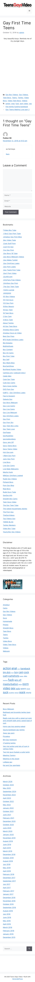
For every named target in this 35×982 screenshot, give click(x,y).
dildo (25, 676)
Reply (8, 154)
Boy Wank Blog (8, 363)
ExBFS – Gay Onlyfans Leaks (14, 393)
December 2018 (9, 854)
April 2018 (7, 871)
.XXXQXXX (7, 293)
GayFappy (7, 432)
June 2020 (7, 828)
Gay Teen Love (9, 429)
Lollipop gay (7, 762)
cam (21, 672)
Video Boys (7, 641)
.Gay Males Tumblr (10, 260)
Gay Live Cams (9, 409)
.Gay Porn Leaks (9, 267)
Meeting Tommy (9, 755)
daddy (21, 676)
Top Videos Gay (9, 519)
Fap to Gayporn (9, 396)
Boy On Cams (8, 353)
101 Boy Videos (9, 297)
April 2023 (7, 798)
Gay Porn (6, 419)
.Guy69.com (7, 277)
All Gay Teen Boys (10, 326)
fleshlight (5, 680)
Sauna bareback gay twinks (14, 730)
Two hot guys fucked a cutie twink (16, 752)
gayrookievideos (9, 439)
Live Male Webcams (11, 469)
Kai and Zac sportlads (11, 765)
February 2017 (8, 891)
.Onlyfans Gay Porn (10, 283)
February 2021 (8, 818)
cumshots (13, 675)
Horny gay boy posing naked (14, 726)
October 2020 (8, 825)
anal (13, 104)
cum (5, 675)
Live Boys (6, 462)
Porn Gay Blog (8, 485)
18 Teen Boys (8, 313)
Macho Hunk (8, 472)
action (8, 104)
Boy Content (8, 350)
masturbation (10, 684)
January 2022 (8, 808)
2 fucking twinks (9, 743)
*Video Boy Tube (9, 230)
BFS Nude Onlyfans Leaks (13, 340)
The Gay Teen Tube (10, 505)
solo (18, 688)
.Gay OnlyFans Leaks (11, 263)
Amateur (6, 605)
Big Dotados (7, 343)
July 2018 (6, 864)
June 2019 (7, 845)
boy (16, 672)
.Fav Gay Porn (8, 250)
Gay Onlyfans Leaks (11, 416)
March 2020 (7, 831)
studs (28, 689)
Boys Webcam (8, 709)
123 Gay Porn (8, 303)
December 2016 (9, 898)
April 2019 (7, 848)
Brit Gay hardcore (10, 740)
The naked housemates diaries (15, 509)
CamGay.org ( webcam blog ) (14, 373)
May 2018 (6, 868)
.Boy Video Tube (9, 240)
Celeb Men (7, 376)
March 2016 (7, 927)
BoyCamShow (8, 366)
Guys (5, 618)
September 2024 (9, 791)
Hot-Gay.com (8, 452)
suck (5, 692)
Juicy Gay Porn (9, 459)
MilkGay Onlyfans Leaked (13, 476)
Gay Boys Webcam (10, 403)
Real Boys (7, 489)
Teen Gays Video (9, 502)
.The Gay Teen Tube (11, 287)
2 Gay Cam (7, 316)
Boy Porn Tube (8, 356)
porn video (24, 104)
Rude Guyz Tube (9, 492)
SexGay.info (7, 495)
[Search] (29, 948)
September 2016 (9, 907)
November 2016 (9, 901)
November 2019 (9, 838)
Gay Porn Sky (8, 422)
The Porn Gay (8, 512)
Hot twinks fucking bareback (17, 107)
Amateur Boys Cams (11, 330)
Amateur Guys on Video (12, 333)
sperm (23, 688)
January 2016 (8, 934)
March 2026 (7, 782)
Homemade (7, 621)
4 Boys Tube (8, 320)
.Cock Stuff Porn (9, 244)
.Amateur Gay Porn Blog (12, 237)
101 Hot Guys (8, 300)
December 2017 (9, 878)
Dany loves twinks (10, 386)
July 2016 (6, 914)
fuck (17, 104)
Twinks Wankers (9, 525)
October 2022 (8, 801)
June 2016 (7, 917)
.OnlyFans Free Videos (12, 280)
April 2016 (7, 924)
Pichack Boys (8, 482)
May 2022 (7, 805)
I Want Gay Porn (9, 456)
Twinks (20, 98)
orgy (20, 684)
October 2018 (8, 858)
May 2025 (7, 788)
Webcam (6, 651)
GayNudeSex (8, 436)
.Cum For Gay (8, 247)
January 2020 (8, 835)
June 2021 (7, 815)
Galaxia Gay (7, 399)
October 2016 (8, 904)
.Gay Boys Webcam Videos (13, 257)
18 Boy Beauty (8, 306)
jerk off (17, 680)
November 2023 (9, 795)
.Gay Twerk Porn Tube (11, 270)
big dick (7, 672)
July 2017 (6, 884)
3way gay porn (8, 733)
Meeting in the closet (11, 759)
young (28, 692)
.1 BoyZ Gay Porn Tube (12, 234)
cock (26, 672)
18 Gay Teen (8, 310)
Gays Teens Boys (9, 446)
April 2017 (7, 888)
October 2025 (8, 785)
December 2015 (9, 937)
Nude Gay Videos (10, 479)
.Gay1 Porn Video (9, 273)
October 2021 (8, 811)
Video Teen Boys (14, 101)
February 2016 (8, 931)
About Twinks (8, 323)
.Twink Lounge (8, 290)
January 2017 (8, 894)
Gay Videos (23, 95)
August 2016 (8, 911)
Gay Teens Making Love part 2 (17, 110)
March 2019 (7, 851)
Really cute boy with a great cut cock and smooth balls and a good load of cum (17, 720)
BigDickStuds (8, 346)
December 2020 (9, 821)
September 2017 (9, 881)
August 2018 (8, 861)
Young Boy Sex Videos (12, 532)
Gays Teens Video (10, 449)
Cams (5, 608)
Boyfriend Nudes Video (12, 369)
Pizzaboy (6, 736)
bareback (25, 668)
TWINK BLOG (8, 522)
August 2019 (8, 841)
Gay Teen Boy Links (10, 426)
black (12, 672)
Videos (24, 101)
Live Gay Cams (9, 466)
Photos (5, 625)
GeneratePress (17, 979)
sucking (11, 693)
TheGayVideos (8, 515)
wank (22, 692)
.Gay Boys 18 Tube (10, 253)
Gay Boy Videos (12, 95)
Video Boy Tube (9, 529)
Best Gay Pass (8, 336)
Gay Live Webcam (10, 413)
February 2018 (8, 874)
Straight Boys (8, 628)
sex (30, 104)
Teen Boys (7, 98)
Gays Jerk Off (8, 442)
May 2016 (7, 921)
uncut (17, 693)
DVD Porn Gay (8, 389)
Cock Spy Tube (9, 379)
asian (18, 669)
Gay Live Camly (9, 406)
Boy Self (6, 360)
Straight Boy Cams (10, 499)
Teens (14, 98)
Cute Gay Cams (9, 383)
